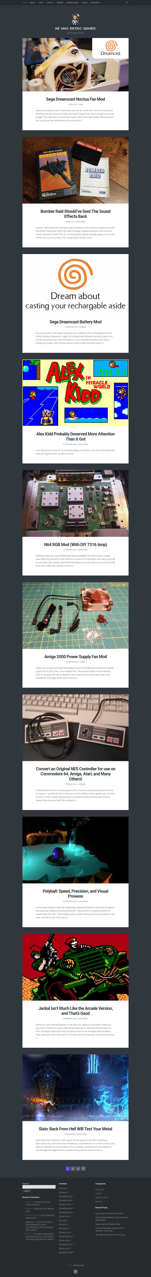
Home (24, 2)
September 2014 (66, 1236)
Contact (49, 2)
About (32, 2)
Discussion (95, 2)
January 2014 (64, 1240)
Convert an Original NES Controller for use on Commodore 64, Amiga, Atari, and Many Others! (75, 773)
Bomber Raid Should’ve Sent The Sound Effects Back (75, 214)
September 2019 (66, 1212)
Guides (84, 2)
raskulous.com (79, 1265)
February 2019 (65, 1232)
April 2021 (63, 1192)
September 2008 (66, 1252)
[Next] (83, 1169)
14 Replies (82, 784)
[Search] (127, 2)
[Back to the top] (75, 1272)
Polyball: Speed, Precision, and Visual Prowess (75, 894)
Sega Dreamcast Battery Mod (75, 321)
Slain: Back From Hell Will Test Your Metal (75, 1128)
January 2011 (64, 1248)
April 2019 (63, 1224)
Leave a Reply (80, 221)
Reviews (60, 2)
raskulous (29, 1222)
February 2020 (65, 1204)
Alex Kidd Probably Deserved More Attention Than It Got (75, 437)
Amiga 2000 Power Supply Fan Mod (75, 656)
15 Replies (82, 327)
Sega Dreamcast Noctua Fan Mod (75, 99)
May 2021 (63, 1188)
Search (25, 1184)
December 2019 (65, 1208)
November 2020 (65, 1200)
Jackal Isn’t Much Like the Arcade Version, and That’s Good (75, 1011)
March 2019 (63, 1228)
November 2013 (65, 1244)
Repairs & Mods (72, 2)
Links (41, 2)
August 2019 (64, 1216)
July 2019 (63, 1220)
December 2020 (65, 1196)
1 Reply (80, 104)
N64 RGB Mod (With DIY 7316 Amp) (75, 544)
